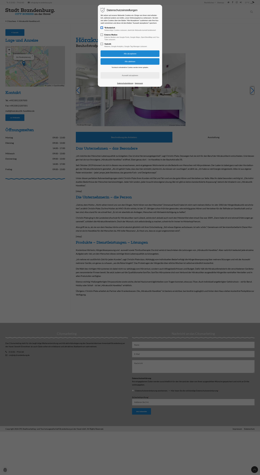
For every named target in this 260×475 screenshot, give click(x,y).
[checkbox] (102, 27)
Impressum (139, 83)
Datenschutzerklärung (125, 83)
